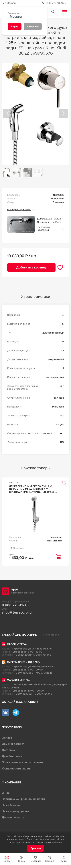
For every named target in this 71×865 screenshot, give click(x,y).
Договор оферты (13, 817)
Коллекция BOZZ (49, 219)
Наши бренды (11, 805)
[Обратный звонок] (66, 3)
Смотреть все (51, 634)
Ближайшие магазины (20, 635)
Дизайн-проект (12, 756)
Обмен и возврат (13, 744)
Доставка (8, 750)
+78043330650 (23, 672)
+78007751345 (42, 654)
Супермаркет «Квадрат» (23, 662)
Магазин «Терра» (18, 680)
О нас (5, 792)
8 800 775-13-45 (15, 605)
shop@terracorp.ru (16, 612)
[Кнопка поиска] (53, 11)
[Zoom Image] (35, 114)
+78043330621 (23, 693)
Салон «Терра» (17, 644)
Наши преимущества (15, 811)
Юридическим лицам (16, 768)
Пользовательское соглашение (22, 762)
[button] (64, 859)
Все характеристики (19, 209)
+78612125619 (23, 654)
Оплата (7, 737)
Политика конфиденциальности (23, 799)
